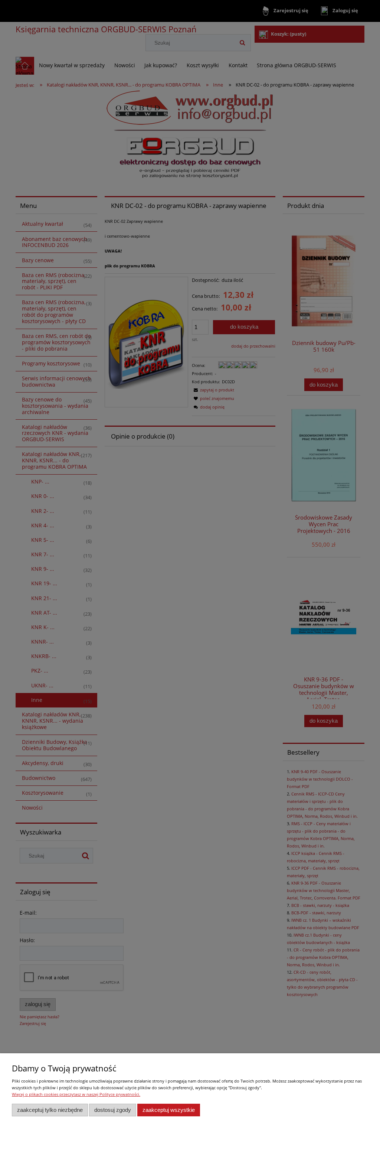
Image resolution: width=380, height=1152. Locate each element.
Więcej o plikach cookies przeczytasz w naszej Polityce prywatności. (76, 1094)
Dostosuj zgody (112, 1110)
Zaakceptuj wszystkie (168, 1110)
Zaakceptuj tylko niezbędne (50, 1110)
